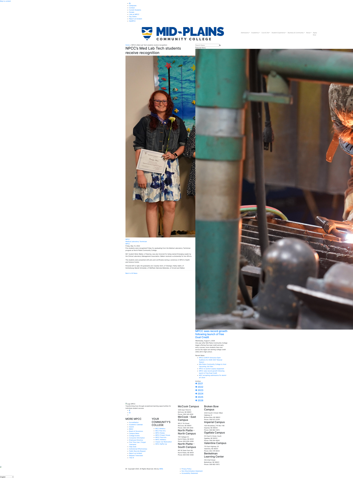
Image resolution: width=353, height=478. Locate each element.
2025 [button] (200, 397)
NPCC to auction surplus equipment (211, 369)
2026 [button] (200, 400)
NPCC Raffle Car (161, 444)
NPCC (127, 239)
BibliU (131, 429)
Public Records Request (137, 451)
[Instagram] (129, 413)
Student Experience (278, 33)
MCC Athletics (160, 428)
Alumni (131, 427)
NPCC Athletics (160, 439)
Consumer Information (137, 438)
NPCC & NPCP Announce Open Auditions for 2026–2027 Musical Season (210, 360)
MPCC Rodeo (160, 433)
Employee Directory (136, 440)
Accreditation (134, 422)
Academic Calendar (136, 424)
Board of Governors (136, 431)
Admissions (245, 33)
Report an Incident (135, 19)
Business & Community (296, 33)
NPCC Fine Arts (160, 437)
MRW (161, 469)
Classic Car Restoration (163, 442)
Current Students (135, 10)
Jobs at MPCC (134, 14)
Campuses (132, 5)
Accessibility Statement (190, 473)
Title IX (131, 458)
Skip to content (5, 1)
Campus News (134, 433)
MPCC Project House (162, 435)
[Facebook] (129, 410)
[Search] (130, 3)
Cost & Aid (265, 33)
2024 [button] (200, 393)
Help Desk (132, 447)
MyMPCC (132, 21)
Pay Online (133, 16)
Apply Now (315, 34)
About (308, 33)
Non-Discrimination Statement (192, 471)
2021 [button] (200, 383)
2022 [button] (200, 387)
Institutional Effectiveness (138, 449)
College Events (134, 436)
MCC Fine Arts (160, 431)
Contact (132, 8)
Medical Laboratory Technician (136, 241)
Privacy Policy (186, 469)
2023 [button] (200, 390)
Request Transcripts (136, 455)
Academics (255, 33)
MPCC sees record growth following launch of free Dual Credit (211, 334)
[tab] (211, 383)
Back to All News (131, 273)
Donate (131, 12)
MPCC (127, 244)
